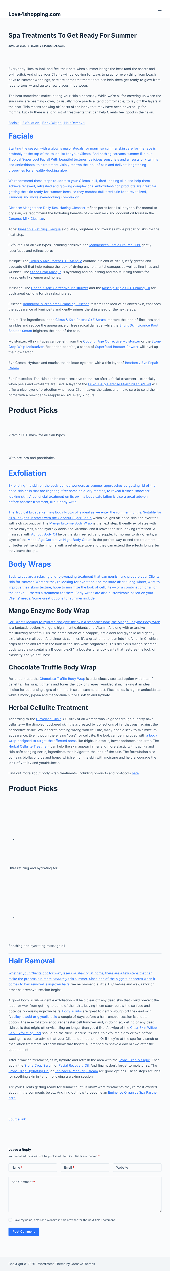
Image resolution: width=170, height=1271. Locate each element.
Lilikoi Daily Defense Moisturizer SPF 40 (119, 384)
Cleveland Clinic (48, 719)
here (135, 773)
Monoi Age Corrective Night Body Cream (60, 540)
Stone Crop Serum (38, 1065)
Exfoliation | (31, 123)
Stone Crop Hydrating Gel (28, 1071)
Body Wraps (52, 123)
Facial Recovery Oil (74, 1065)
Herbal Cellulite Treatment (29, 746)
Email (69, 1167)
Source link (17, 1119)
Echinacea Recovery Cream (76, 1071)
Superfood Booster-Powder (116, 347)
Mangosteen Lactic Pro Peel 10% (115, 245)
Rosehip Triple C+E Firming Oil (126, 288)
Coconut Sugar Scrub (75, 518)
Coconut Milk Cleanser (26, 218)
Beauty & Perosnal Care (48, 45)
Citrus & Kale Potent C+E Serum (80, 320)
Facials (13, 123)
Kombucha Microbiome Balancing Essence (56, 304)
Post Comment (24, 1231)
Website (122, 1167)
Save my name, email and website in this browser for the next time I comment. (65, 1220)
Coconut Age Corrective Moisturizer (59, 288)
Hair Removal (74, 123)
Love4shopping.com (34, 14)
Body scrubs (72, 1011)
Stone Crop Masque (45, 272)
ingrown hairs (58, 984)
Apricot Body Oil (44, 534)
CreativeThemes (83, 1264)
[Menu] (160, 9)
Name (17, 1167)
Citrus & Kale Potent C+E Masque (55, 261)
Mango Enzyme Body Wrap (70, 523)
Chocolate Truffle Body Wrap (62, 679)
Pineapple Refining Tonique (39, 229)
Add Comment (23, 1182)
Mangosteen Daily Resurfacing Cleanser (54, 208)
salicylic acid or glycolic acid (34, 1016)
